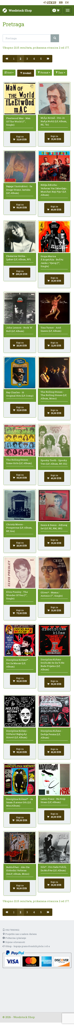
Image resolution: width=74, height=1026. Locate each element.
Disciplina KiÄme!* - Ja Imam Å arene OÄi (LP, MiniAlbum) (19, 802)
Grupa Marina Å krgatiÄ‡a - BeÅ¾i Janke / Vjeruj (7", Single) (52, 261)
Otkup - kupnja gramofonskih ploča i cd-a (27, 946)
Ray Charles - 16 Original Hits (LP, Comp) (19, 394)
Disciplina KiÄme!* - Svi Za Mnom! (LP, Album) (18, 663)
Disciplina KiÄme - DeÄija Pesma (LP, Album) (51, 734)
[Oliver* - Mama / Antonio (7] (54, 573)
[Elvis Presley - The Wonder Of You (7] (19, 572)
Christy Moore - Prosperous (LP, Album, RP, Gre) (19, 528)
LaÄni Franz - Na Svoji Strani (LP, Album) (53, 800)
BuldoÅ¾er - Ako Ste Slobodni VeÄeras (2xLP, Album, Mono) (18, 870)
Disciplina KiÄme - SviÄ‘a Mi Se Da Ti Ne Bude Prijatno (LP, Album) (52, 664)
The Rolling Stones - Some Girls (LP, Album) (19, 461)
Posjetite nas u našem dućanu (21, 934)
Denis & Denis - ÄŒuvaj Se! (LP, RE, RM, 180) (54, 527)
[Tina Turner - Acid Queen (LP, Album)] (54, 308)
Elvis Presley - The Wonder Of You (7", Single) (17, 595)
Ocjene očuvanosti (15, 942)
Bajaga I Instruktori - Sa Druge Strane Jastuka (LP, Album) (19, 190)
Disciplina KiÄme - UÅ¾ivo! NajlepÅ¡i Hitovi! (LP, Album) (17, 734)
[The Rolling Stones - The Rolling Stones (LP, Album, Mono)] (54, 372)
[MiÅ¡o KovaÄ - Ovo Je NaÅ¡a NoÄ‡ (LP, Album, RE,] (54, 98)
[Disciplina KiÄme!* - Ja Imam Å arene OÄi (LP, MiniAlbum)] (19, 779)
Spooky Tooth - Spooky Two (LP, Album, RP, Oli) (54, 462)
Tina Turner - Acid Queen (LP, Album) (51, 329)
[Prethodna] (7, 58)
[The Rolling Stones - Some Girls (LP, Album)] (19, 440)
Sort (9, 72)
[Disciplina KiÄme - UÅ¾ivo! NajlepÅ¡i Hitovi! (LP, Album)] (19, 711)
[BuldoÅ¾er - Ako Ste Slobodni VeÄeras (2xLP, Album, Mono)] (19, 847)
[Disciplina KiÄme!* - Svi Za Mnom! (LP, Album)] (19, 640)
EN (67, 2)
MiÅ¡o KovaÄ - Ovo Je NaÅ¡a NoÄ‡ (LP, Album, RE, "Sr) (54, 121)
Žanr (61, 72)
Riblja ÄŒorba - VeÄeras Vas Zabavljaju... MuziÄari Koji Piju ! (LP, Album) (54, 189)
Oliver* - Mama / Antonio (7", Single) (52, 594)
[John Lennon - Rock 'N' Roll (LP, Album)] (19, 308)
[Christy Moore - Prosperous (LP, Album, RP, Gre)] (19, 505)
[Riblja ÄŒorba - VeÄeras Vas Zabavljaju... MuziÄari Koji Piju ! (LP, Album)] (54, 166)
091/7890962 (12, 929)
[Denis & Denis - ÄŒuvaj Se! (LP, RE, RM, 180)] (54, 505)
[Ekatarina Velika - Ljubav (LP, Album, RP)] (19, 236)
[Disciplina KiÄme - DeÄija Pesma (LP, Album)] (54, 711)
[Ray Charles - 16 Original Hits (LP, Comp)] (19, 372)
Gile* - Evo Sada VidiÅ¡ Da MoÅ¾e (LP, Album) (53, 868)
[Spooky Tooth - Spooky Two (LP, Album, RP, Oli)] (54, 440)
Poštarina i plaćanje (15, 937)
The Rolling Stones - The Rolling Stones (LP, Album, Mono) (54, 395)
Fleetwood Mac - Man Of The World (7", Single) (18, 121)
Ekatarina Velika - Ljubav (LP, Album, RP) (18, 258)
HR (61, 2)
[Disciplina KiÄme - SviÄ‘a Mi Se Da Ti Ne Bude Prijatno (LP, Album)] (54, 640)
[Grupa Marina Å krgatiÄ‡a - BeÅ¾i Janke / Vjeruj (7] (54, 236)
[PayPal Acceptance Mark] (37, 959)
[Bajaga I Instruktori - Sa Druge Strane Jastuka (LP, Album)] (19, 166)
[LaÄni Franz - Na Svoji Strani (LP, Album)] (54, 779)
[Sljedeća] (48, 58)
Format (44, 72)
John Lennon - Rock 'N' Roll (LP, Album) (19, 329)
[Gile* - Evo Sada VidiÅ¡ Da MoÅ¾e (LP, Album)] (54, 847)
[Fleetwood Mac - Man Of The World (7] (19, 98)
